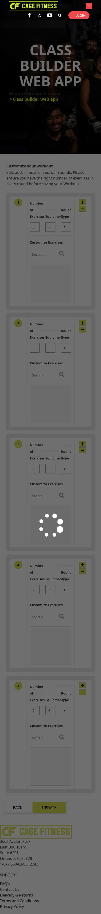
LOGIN (80, 15)
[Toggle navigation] (89, 6)
